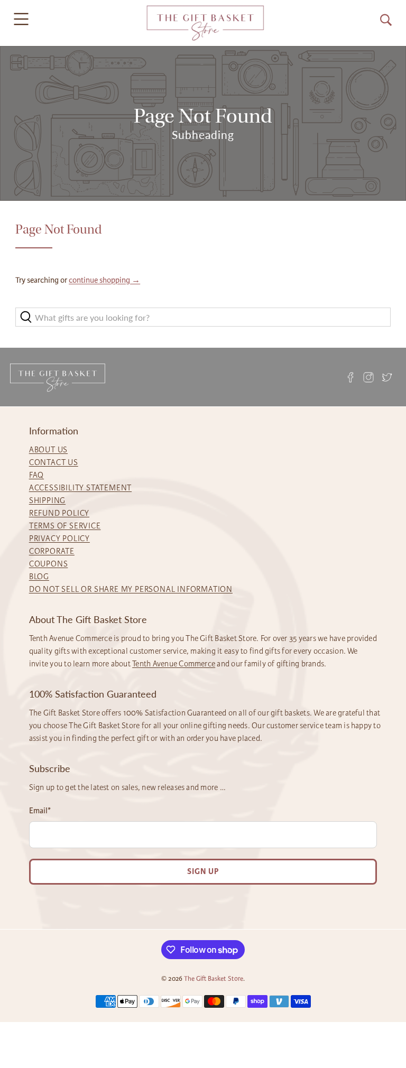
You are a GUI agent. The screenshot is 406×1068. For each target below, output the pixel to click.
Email (40, 810)
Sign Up (203, 872)
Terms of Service (65, 526)
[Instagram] (368, 377)
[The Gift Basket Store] (205, 23)
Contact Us (53, 462)
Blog (39, 576)
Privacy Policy (59, 538)
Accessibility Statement (80, 488)
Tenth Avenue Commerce (173, 663)
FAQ (36, 475)
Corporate (52, 551)
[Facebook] (350, 377)
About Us (48, 449)
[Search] (386, 20)
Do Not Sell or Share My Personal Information (131, 589)
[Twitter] (386, 377)
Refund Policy (59, 513)
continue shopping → (104, 280)
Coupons (48, 564)
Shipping (47, 500)
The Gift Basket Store (213, 978)
